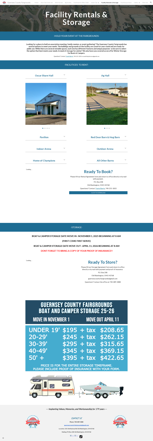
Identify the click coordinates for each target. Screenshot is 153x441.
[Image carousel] (45, 106)
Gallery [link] (136, 2)
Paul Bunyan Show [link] (126, 2)
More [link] (144, 2)
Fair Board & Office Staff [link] (81, 2)
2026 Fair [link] (58, 2)
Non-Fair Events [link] (46, 2)
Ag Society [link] (68, 2)
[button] (151, 2)
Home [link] (36, 2)
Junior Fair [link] (94, 2)
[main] (76, 18)
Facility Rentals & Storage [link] (109, 2)
